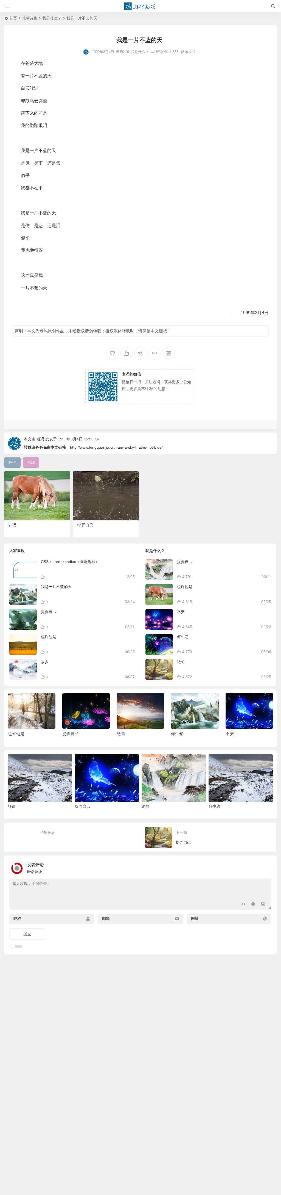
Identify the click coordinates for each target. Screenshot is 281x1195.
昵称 (17, 918)
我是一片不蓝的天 (56, 586)
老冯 (40, 439)
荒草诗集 (29, 18)
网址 (195, 918)
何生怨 (183, 636)
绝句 (181, 661)
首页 (13, 18)
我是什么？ (51, 18)
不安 (181, 611)
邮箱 (106, 918)
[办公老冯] (140, 6)
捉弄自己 (85, 525)
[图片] (262, 904)
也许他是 (48, 636)
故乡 (45, 661)
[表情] (252, 904)
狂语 (12, 525)
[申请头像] (266, 867)
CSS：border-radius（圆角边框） (70, 561)
